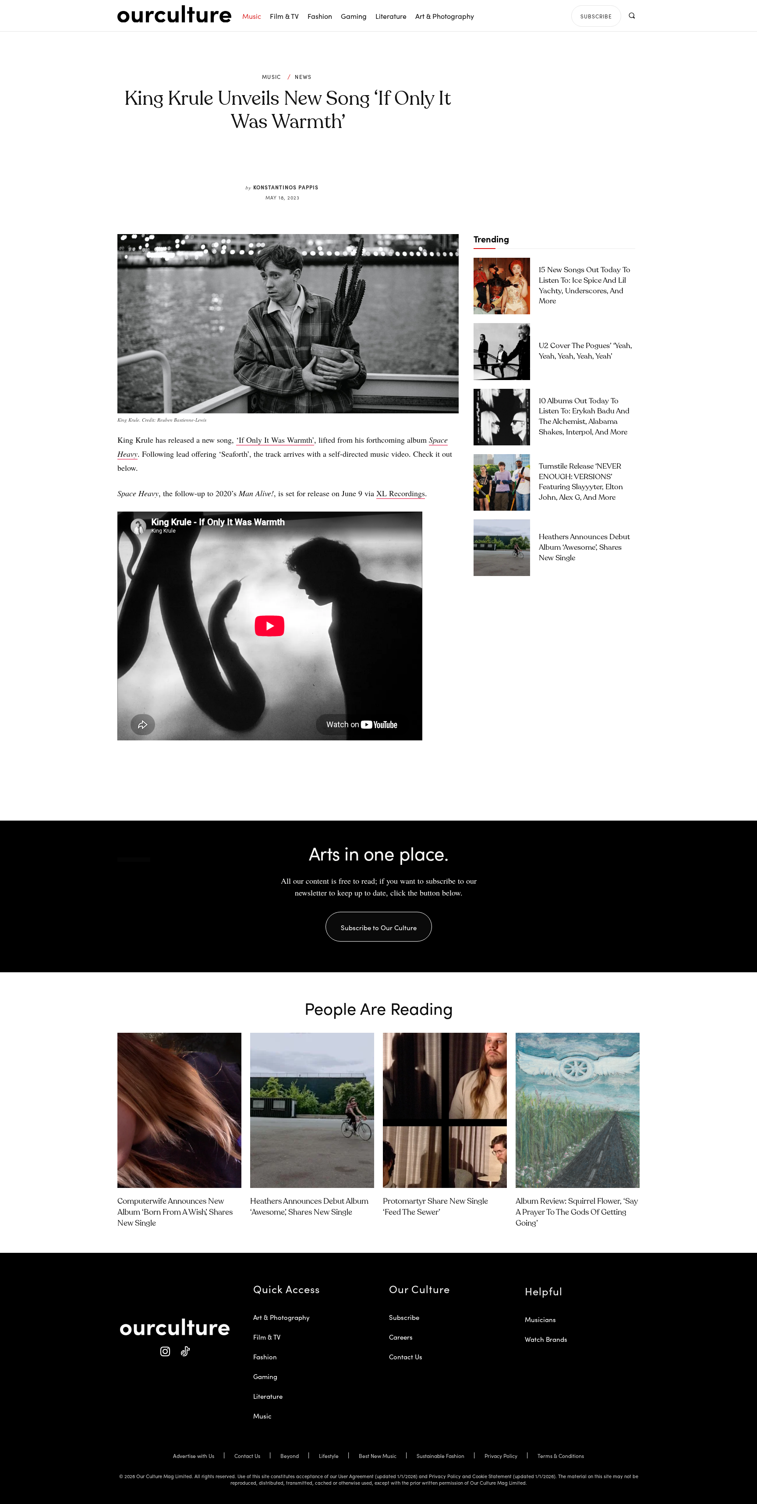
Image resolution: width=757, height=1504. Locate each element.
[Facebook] (273, 163)
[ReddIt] (313, 163)
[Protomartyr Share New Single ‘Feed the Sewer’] (445, 1110)
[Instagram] (164, 1351)
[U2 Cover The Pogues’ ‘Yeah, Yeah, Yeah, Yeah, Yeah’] (502, 351)
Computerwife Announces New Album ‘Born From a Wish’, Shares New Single (175, 1212)
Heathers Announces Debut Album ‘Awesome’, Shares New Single (584, 547)
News (303, 76)
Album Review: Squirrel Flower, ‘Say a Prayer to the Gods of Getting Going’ (577, 1212)
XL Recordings (400, 493)
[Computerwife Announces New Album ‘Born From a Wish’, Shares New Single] (179, 1110)
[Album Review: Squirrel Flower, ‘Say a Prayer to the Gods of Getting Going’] (578, 1110)
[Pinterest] (293, 163)
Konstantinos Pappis (285, 187)
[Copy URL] (334, 163)
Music (271, 76)
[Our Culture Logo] (174, 14)
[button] (631, 15)
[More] (354, 163)
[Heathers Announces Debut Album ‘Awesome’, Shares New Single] (502, 547)
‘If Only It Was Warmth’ (275, 439)
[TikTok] (184, 1351)
